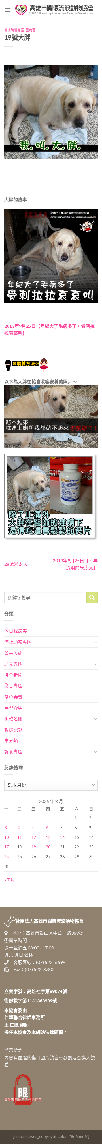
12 (33, 837)
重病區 (31, 30)
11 (19, 837)
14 (62, 837)
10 (6, 837)
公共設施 (13, 653)
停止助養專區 (14, 30)
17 (6, 846)
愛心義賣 (13, 696)
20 (48, 846)
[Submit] (92, 597)
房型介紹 (13, 708)
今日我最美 (15, 630)
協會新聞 (13, 675)
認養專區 (13, 751)
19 (33, 846)
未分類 (11, 740)
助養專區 (13, 663)
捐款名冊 (13, 718)
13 (48, 837)
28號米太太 (15, 564)
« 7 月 (9, 879)
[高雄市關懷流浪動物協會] (54, 10)
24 (6, 856)
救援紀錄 (13, 729)
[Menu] (7, 10)
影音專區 (13, 685)
